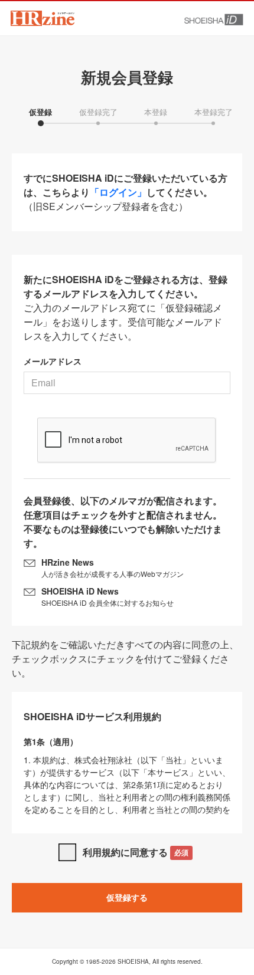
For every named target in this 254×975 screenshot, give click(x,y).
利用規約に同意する (135, 852)
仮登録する (127, 897)
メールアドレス (53, 361)
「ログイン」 (118, 192)
